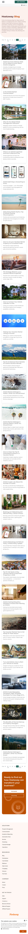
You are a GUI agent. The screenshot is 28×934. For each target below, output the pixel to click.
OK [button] (23, 931)
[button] (4, 465)
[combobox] (24, 920)
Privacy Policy (5, 483)
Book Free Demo (14, 476)
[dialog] (14, 926)
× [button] (26, 920)
